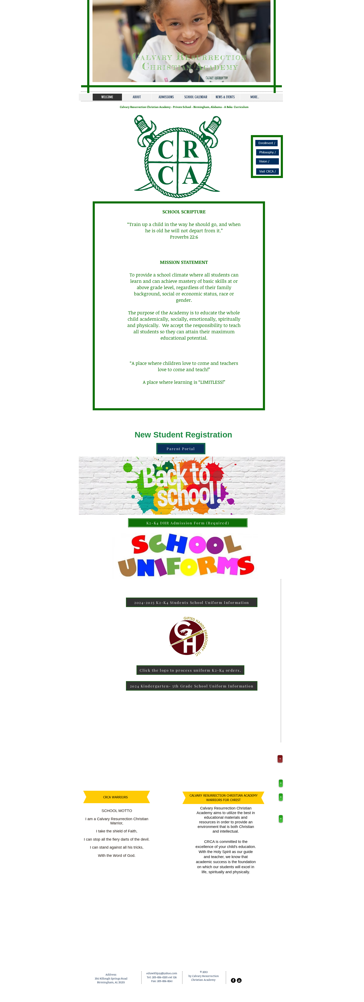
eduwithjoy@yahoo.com (161, 973)
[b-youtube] (239, 980)
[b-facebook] (233, 980)
